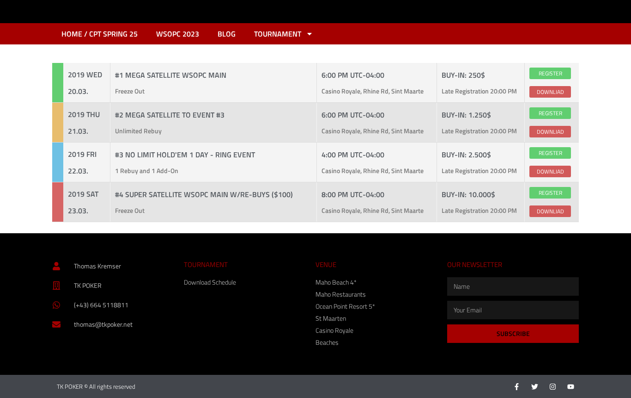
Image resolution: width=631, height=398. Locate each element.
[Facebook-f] (516, 386)
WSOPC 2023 (177, 33)
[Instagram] (552, 386)
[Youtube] (570, 386)
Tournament (277, 33)
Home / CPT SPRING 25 (99, 33)
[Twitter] (534, 386)
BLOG (227, 33)
